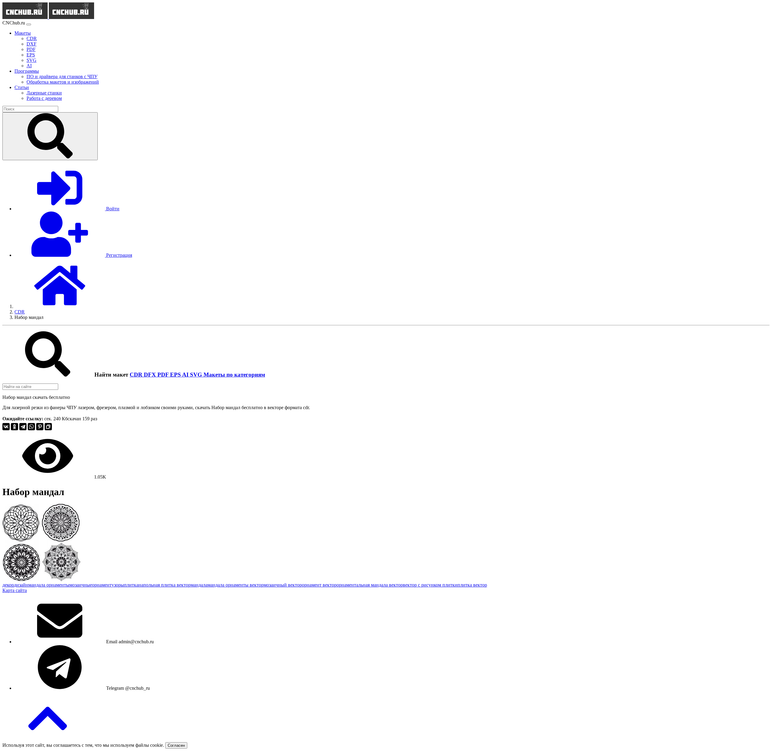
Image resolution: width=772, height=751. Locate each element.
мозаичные (80, 584)
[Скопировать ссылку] (48, 426)
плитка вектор (472, 584)
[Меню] (28, 24)
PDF (163, 374)
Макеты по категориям (234, 374)
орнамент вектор (319, 584)
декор (8, 584)
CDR (137, 374)
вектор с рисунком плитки (430, 584)
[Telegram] (23, 426)
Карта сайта (14, 590)
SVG (197, 374)
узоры (118, 584)
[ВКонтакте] (6, 426)
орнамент (102, 584)
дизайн (21, 584)
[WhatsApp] (31, 426)
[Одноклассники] (14, 426)
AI (186, 374)
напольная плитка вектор (164, 584)
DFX (150, 374)
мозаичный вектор (283, 584)
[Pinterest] (39, 426)
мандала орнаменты (48, 584)
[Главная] (59, 306)
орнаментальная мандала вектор (370, 584)
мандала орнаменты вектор (235, 584)
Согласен (176, 745)
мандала (199, 584)
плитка (131, 584)
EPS (176, 374)
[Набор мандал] (41, 579)
